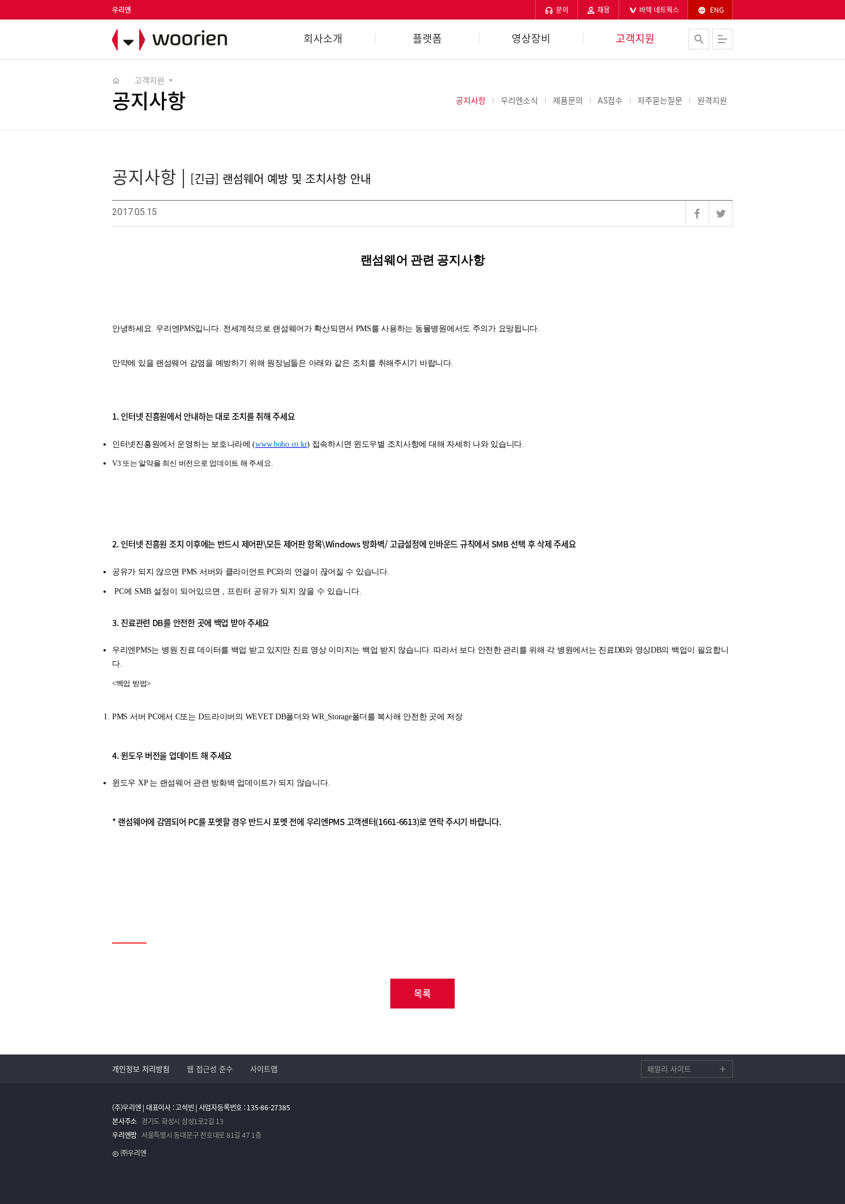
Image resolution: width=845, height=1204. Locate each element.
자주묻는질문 (659, 100)
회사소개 (323, 38)
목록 (422, 993)
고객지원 (635, 38)
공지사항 (471, 100)
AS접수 (610, 100)
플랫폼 (427, 38)
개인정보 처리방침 (141, 1068)
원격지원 (712, 100)
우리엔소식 (519, 100)
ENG (716, 10)
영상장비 (531, 38)
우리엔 (175, 39)
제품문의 (568, 100)
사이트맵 (264, 1068)
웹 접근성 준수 (210, 1068)
